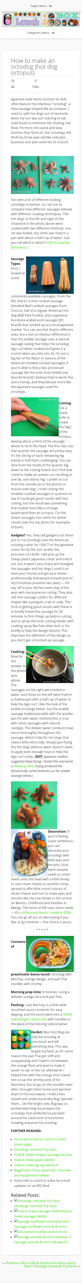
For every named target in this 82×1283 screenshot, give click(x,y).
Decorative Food (54, 1232)
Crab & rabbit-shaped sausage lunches (43, 1154)
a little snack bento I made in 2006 (45, 912)
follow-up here (23, 766)
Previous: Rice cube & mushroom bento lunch (41, 1263)
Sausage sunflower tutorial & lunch (40, 1226)
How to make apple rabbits (34, 1160)
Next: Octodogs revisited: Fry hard (49, 1266)
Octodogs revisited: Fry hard (35, 1149)
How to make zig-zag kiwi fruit (36, 1165)
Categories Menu (38, 33)
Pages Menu (39, 6)
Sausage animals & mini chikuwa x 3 (41, 1242)
